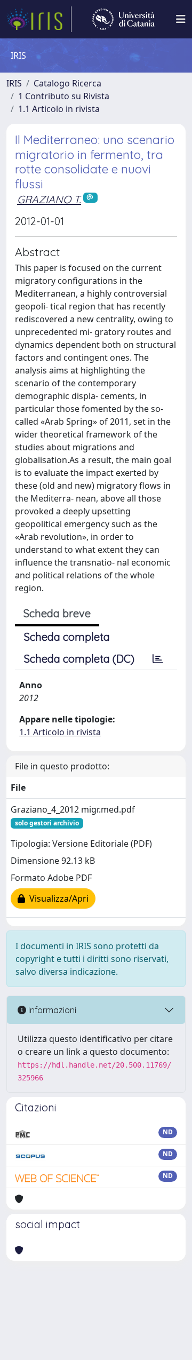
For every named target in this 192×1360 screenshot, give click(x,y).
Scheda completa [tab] (67, 636)
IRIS (14, 83)
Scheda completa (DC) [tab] (79, 658)
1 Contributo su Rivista (63, 96)
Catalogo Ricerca (67, 83)
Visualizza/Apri (57, 898)
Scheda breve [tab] (57, 613)
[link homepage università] (123, 19)
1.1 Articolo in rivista (59, 109)
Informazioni (51, 1010)
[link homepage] (38, 19)
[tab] (157, 659)
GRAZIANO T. (49, 199)
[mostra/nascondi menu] (181, 19)
